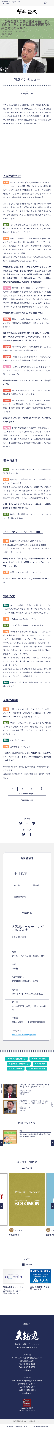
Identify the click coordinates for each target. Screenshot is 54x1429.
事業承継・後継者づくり (19, 1064)
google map (27, 1370)
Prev (1, 1143)
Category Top (27, 93)
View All (29, 1168)
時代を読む (41, 1064)
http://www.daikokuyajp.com (24, 1035)
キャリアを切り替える (17, 1059)
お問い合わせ (34, 1421)
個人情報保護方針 (20, 1421)
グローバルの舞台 (40, 1059)
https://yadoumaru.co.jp (27, 1347)
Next (52, 1143)
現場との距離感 (16, 1068)
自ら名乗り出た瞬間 (38, 1068)
